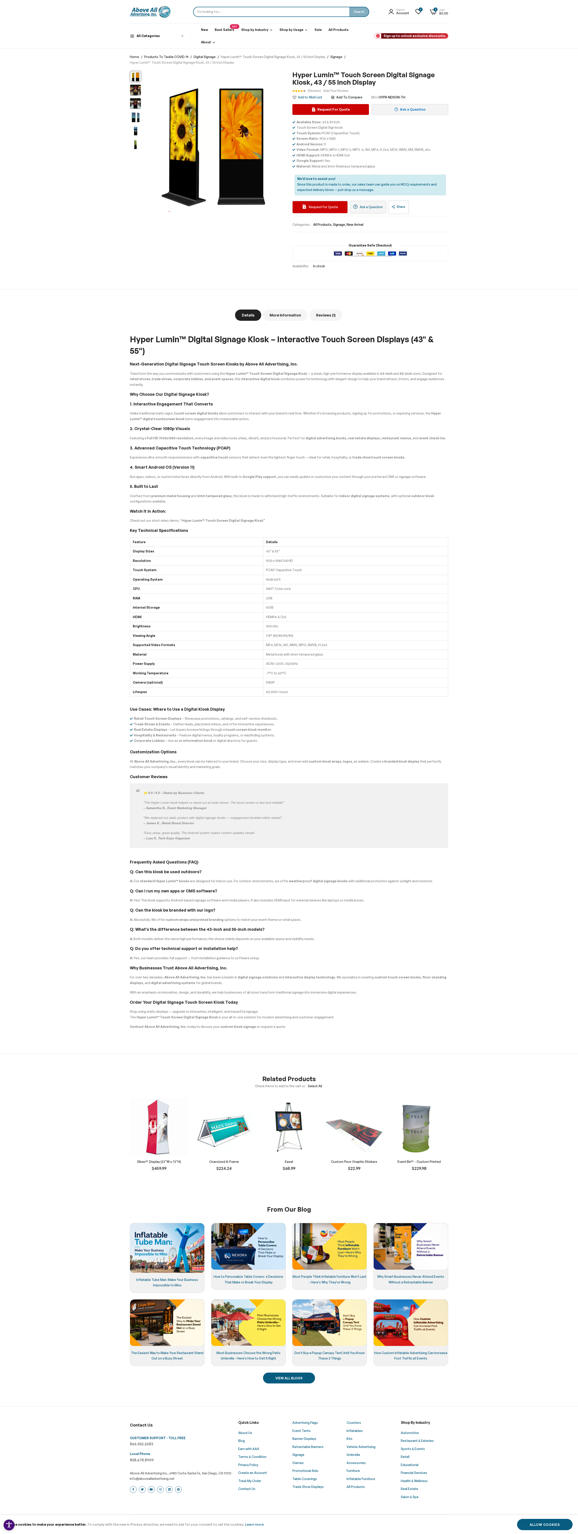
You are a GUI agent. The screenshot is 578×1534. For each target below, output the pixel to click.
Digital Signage (205, 57)
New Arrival (355, 224)
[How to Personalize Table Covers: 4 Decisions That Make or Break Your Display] (248, 1246)
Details (248, 315)
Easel (289, 1162)
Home (135, 57)
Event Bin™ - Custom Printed (419, 1162)
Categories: (301, 224)
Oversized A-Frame (224, 1162)
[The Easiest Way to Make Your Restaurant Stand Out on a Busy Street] (167, 1322)
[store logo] (150, 12)
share (400, 207)
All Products (339, 30)
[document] (289, 1524)
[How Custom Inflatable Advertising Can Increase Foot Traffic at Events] (411, 1322)
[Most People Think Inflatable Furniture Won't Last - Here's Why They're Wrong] (329, 1246)
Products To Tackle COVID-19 (166, 57)
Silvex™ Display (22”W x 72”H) (159, 1162)
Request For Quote (323, 207)
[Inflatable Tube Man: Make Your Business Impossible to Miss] (167, 1248)
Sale (318, 30)
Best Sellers (226, 28)
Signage (336, 57)
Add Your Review (335, 90)
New (204, 30)
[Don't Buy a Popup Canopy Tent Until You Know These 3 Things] (329, 1322)
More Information (285, 315)
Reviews (325, 315)
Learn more (254, 1524)
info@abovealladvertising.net (152, 1478)
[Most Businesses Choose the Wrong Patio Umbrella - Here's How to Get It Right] (248, 1322)
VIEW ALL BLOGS (289, 1378)
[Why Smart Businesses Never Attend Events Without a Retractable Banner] (411, 1246)
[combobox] (281, 11)
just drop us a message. (356, 190)
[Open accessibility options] (9, 1525)
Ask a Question (371, 207)
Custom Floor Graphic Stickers (354, 1162)
